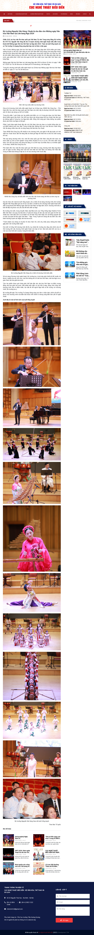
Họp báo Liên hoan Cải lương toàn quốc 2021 (86, 179)
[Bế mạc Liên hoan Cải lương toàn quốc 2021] (77, 153)
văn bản (78, 14)
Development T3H (63, 932)
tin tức (48, 14)
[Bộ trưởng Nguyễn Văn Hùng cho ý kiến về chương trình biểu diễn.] (32, 252)
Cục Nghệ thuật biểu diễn (45, 932)
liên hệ (84, 14)
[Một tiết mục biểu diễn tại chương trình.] (32, 87)
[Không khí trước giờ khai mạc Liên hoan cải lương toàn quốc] (77, 169)
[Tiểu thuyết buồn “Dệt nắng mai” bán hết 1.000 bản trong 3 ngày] (70, 242)
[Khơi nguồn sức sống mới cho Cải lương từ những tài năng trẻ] (8, 868)
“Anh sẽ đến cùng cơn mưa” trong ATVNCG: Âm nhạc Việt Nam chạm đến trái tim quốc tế (52, 837)
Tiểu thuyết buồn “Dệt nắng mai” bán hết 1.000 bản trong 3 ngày (83, 241)
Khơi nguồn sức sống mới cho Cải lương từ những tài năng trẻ (22, 865)
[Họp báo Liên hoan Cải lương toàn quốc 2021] (86, 169)
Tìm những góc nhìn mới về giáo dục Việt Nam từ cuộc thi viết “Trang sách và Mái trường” (82, 263)
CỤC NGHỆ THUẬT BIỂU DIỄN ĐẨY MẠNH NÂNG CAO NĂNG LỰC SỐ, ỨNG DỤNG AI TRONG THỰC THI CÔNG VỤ (53, 851)
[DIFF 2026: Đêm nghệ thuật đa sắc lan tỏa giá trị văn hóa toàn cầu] (8, 854)
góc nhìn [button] (55, 14)
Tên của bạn (62, 896)
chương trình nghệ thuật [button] (36, 14)
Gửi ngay (65, 920)
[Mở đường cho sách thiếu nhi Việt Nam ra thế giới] (70, 253)
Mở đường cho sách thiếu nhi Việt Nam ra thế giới (82, 252)
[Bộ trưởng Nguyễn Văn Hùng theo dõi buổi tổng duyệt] (32, 799)
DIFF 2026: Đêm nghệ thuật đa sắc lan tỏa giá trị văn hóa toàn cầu (22, 851)
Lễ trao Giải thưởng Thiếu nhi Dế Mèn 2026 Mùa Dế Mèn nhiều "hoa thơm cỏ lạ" (53, 865)
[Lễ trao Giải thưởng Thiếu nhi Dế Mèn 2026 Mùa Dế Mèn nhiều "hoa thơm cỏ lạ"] (38, 868)
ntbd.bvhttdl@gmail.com (15, 909)
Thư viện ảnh (64, 14)
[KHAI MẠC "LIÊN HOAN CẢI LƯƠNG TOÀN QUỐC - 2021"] (68, 169)
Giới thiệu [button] (10, 14)
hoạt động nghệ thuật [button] (21, 14)
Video (71, 14)
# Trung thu (83, 26)
